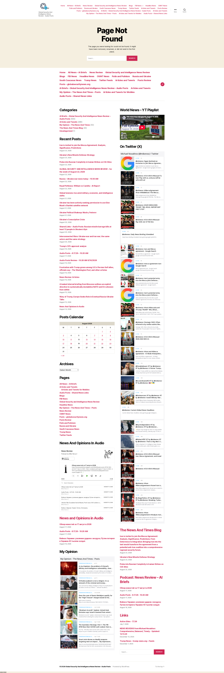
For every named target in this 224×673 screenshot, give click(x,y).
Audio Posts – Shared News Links (155, 13)
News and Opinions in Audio (81, 518)
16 (110, 339)
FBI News (138, 6)
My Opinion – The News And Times (74, 125)
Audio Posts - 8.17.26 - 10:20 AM (73, 531)
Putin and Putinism (75, 8)
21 (94, 343)
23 (110, 343)
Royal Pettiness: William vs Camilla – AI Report (79, 186)
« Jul (62, 355)
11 (71, 339)
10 (63, 339)
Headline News (150, 6)
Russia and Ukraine (90, 8)
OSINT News (162, 6)
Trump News (122, 8)
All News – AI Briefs (74, 6)
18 (71, 343)
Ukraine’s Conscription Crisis (72, 219)
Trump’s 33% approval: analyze (72, 246)
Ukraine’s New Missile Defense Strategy (77, 155)
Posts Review (162, 8)
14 (94, 339)
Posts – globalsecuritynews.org (88, 11)
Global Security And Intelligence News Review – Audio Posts (88, 666)
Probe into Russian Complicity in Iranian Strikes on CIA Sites (85, 162)
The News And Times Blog (71, 128)
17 (63, 343)
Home (63, 6)
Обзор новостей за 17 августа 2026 (72, 487)
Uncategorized (66, 131)
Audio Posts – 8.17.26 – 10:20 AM (73, 253)
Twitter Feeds (134, 8)
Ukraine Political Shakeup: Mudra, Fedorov (77, 212)
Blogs (131, 6)
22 (102, 343)
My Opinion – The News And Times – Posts (101, 13)
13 (87, 339)
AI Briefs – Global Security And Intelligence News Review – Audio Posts (126, 11)
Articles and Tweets (148, 8)
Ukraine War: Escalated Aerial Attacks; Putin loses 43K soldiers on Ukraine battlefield (86, 502)
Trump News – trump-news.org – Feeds (137, 641)
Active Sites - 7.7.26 (128, 621)
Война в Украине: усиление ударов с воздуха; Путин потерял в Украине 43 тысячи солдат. (89, 497)
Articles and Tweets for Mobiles (130, 13)
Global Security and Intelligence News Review (111, 6)
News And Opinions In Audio (71, 306)
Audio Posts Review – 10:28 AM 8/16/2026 (78, 260)
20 (87, 343)
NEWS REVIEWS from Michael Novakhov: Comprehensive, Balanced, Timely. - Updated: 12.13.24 (140, 631)
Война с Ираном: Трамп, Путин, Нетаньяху (74, 508)
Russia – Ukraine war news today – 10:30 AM (78, 179)
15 (102, 339)
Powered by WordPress (121, 666)
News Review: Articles (69, 277)
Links (124, 615)
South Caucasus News (108, 8)
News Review (88, 6)
